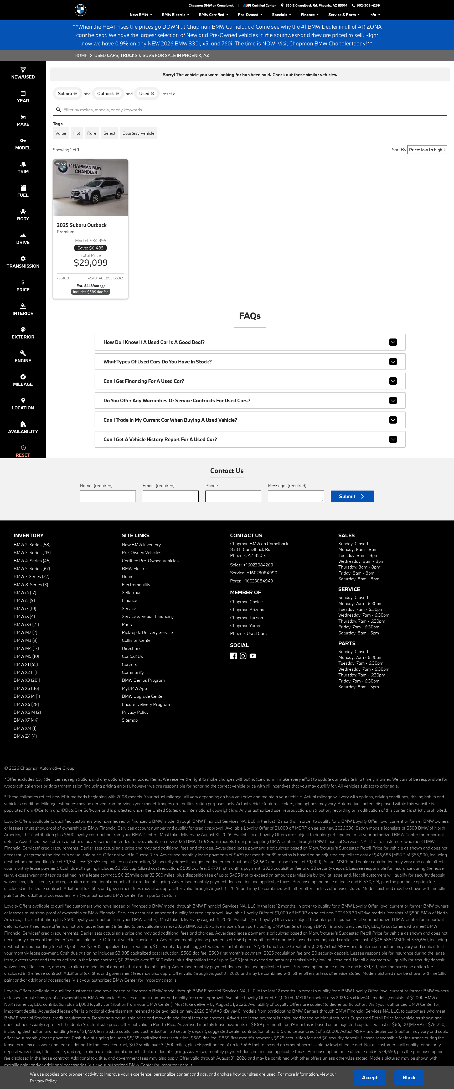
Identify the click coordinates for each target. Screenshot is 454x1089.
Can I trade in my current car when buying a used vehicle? (170, 420)
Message (287, 485)
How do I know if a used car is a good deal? (154, 342)
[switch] (61, 133)
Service (129, 608)
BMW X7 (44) (26, 720)
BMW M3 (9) (26, 640)
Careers (129, 664)
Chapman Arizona (247, 609)
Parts (127, 624)
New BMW (139, 14)
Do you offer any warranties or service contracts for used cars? (177, 400)
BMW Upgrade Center (143, 696)
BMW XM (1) (25, 728)
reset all (170, 93)
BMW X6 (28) (26, 704)
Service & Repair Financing (148, 616)
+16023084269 (258, 564)
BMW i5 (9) (24, 600)
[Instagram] (243, 656)
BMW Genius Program (143, 680)
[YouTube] (253, 656)
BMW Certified (211, 14)
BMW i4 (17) (25, 592)
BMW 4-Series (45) (32, 560)
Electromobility (136, 584)
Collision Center (137, 640)
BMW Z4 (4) (25, 736)
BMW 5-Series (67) (32, 568)
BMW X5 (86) (26, 688)
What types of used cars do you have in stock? (158, 361)
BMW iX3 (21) (26, 624)
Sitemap (130, 720)
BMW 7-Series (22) (31, 576)
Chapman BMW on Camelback (211, 5)
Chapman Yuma (245, 625)
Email (158, 485)
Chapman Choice (246, 601)
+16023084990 (262, 572)
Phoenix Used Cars (248, 633)
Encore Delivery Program (146, 704)
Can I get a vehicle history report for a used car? (160, 439)
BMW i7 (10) (25, 608)
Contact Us (132, 656)
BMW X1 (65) (26, 664)
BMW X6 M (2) (27, 712)
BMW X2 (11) (25, 672)
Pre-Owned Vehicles (141, 552)
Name (96, 485)
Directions (131, 648)
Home (81, 55)
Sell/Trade (132, 592)
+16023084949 (258, 580)
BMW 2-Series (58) (32, 544)
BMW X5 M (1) (27, 696)
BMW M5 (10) (26, 656)
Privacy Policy (135, 712)
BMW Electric (173, 14)
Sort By (399, 149)
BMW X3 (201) (27, 680)
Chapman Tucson (246, 617)
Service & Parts (342, 14)
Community (133, 672)
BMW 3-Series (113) (32, 552)
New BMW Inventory (141, 544)
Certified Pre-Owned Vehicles (150, 560)
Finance (308, 14)
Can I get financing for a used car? (144, 381)
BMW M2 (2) (25, 632)
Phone (211, 485)
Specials (279, 14)
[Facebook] (233, 656)
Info (372, 14)
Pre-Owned (248, 14)
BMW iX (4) (24, 616)
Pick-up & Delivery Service (147, 632)
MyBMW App (134, 688)
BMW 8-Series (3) (31, 584)
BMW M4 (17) (26, 648)
